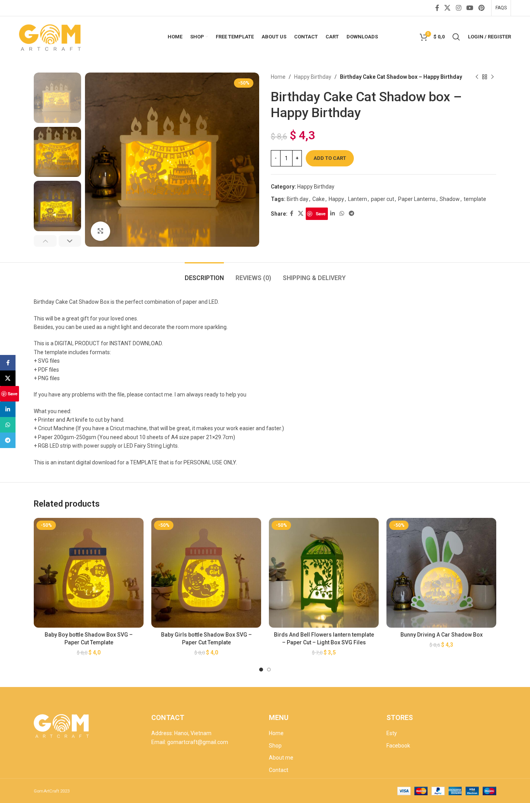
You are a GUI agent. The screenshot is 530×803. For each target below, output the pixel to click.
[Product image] (89, 573)
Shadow (450, 199)
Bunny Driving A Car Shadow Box (441, 635)
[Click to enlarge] (100, 231)
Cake (318, 199)
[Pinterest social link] (481, 8)
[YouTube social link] (470, 8)
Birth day (297, 199)
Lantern (357, 199)
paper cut (382, 199)
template (475, 199)
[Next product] (492, 77)
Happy (336, 199)
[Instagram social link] (458, 8)
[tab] (204, 274)
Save (321, 213)
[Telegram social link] (351, 213)
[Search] (456, 37)
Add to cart (329, 158)
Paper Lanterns (417, 199)
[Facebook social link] (437, 8)
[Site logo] (51, 36)
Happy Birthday (312, 77)
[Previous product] (477, 77)
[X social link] (447, 8)
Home (278, 77)
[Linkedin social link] (332, 213)
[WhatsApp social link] (341, 213)
